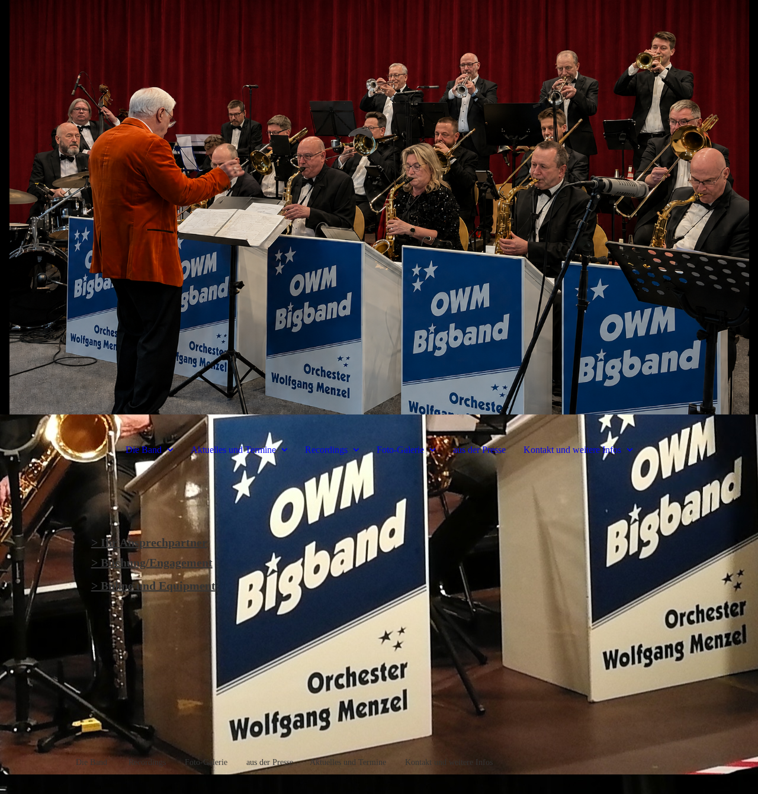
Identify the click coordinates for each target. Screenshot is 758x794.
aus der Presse (479, 450)
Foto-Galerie (400, 450)
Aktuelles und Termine (234, 450)
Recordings (326, 450)
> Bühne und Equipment (153, 585)
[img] (379, 207)
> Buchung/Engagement (152, 562)
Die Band (144, 450)
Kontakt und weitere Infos (572, 450)
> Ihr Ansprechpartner (149, 542)
